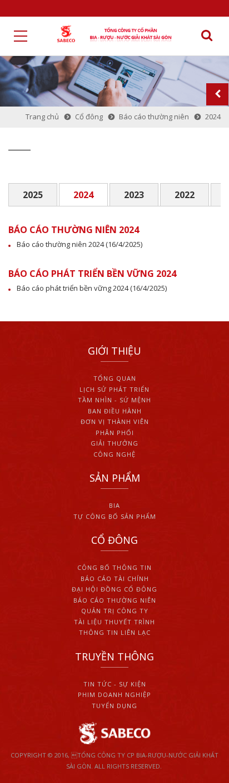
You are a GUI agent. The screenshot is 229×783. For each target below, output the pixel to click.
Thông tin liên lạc (115, 632)
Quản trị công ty (114, 611)
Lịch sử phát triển (114, 389)
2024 (83, 195)
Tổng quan (114, 378)
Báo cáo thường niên (114, 600)
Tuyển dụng (114, 705)
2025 (33, 195)
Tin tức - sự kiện (114, 684)
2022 (185, 195)
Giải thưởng (114, 443)
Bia (114, 505)
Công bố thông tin (114, 567)
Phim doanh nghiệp (114, 694)
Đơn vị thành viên (115, 421)
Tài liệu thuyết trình (114, 622)
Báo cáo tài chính (115, 578)
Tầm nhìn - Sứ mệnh (114, 400)
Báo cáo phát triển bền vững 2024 (72, 288)
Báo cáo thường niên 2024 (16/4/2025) (79, 244)
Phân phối (115, 432)
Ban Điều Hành (115, 411)
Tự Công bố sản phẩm (114, 516)
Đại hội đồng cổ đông (114, 589)
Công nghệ (114, 454)
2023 (134, 195)
